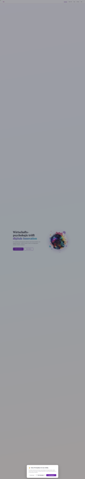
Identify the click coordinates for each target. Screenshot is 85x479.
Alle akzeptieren (51, 475)
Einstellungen (32, 475)
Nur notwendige (40, 475)
